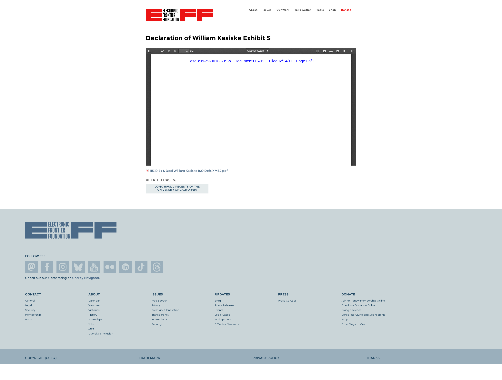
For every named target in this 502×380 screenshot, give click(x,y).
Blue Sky (78, 267)
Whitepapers (223, 319)
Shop (332, 9)
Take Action (303, 9)
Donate (346, 9)
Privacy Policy (266, 358)
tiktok (141, 267)
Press (28, 319)
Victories (94, 309)
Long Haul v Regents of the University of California (177, 188)
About (253, 9)
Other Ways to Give (353, 324)
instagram (62, 267)
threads (157, 267)
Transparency (160, 314)
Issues (267, 9)
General (30, 300)
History (92, 314)
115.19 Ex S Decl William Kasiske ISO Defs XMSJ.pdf (189, 171)
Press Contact (287, 300)
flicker (110, 267)
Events (219, 309)
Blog (218, 300)
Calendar (94, 300)
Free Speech (159, 300)
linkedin (125, 267)
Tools (320, 9)
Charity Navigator (85, 278)
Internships (95, 319)
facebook (47, 267)
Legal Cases (222, 314)
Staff (91, 328)
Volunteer (94, 305)
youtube (94, 267)
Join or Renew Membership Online (363, 300)
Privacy (156, 305)
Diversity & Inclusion (100, 333)
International (159, 319)
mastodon (31, 267)
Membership (33, 314)
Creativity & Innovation (165, 309)
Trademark (149, 358)
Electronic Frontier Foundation (179, 17)
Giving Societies (351, 309)
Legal (28, 305)
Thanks (373, 358)
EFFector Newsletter (227, 324)
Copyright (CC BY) (40, 358)
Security (30, 309)
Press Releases (224, 305)
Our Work (282, 9)
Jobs (91, 324)
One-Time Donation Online (358, 305)
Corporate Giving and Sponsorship (363, 314)
